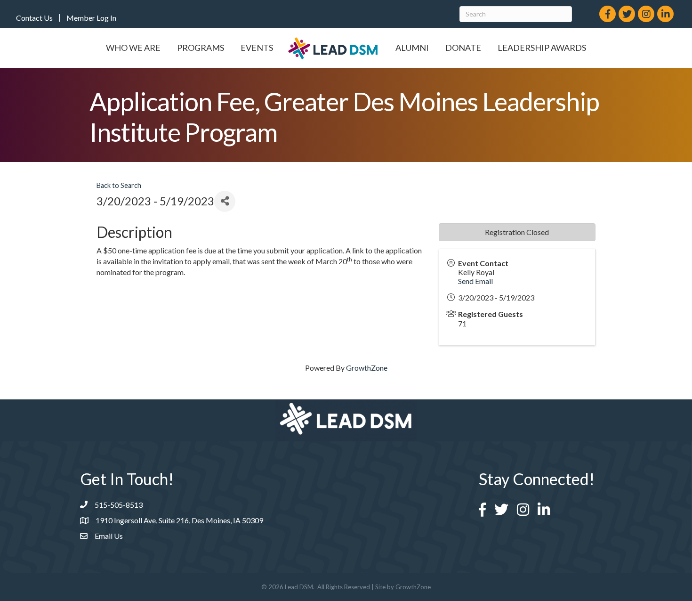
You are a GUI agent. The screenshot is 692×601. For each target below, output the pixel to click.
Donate (463, 47)
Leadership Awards (542, 47)
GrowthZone (366, 367)
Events (257, 47)
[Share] (224, 201)
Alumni (412, 47)
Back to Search (119, 185)
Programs (200, 47)
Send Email (475, 280)
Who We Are (133, 47)
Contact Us (34, 18)
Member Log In (91, 18)
